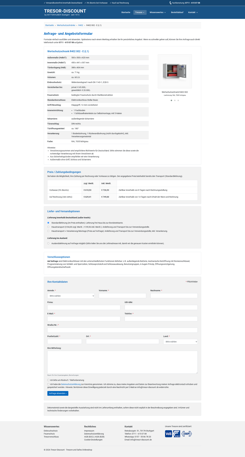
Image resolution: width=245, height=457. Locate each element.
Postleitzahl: (53, 336)
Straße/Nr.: (53, 325)
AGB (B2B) (99, 437)
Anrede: (51, 290)
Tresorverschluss (51, 437)
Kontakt (192, 12)
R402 (80, 25)
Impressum (89, 431)
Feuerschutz (49, 434)
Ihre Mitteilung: (54, 348)
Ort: (88, 336)
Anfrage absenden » (58, 393)
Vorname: (104, 290)
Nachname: (156, 290)
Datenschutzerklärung (71, 384)
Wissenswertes (157, 12)
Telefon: (129, 313)
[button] (171, 100)
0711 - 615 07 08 (192, 3)
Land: (166, 336)
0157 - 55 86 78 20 (143, 437)
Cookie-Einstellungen (93, 440)
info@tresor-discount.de (141, 440)
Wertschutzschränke (66, 25)
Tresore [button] (138, 12)
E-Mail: (51, 313)
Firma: (50, 302)
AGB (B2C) (89, 437)
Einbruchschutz (51, 431)
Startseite (125, 12)
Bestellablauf (177, 12)
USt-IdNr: (129, 302)
